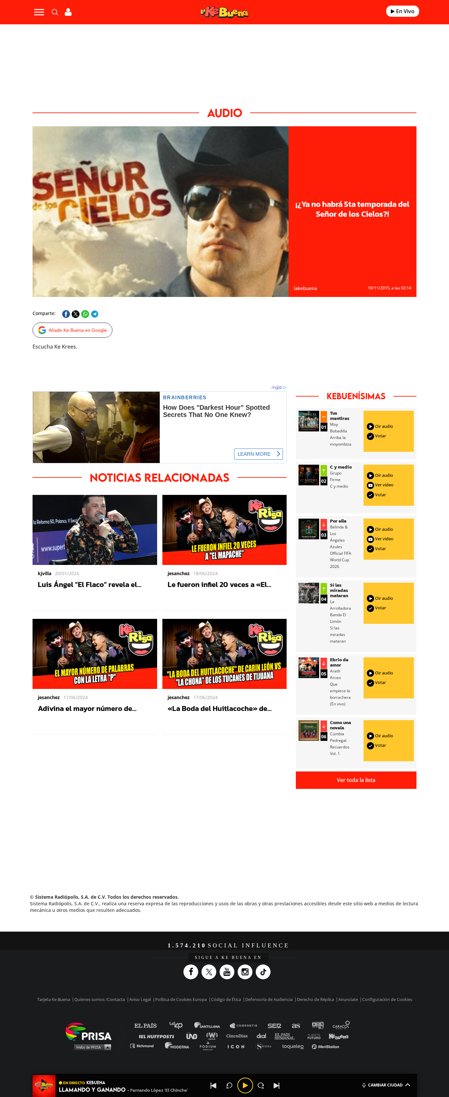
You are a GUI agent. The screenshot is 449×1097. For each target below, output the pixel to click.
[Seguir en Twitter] (210, 971)
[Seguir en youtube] (229, 971)
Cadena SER (275, 1026)
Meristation (326, 1045)
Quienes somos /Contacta (99, 999)
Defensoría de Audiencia (269, 999)
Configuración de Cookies (387, 999)
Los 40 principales (181, 1026)
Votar (380, 436)
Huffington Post (158, 1036)
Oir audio (383, 426)
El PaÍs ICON (238, 1045)
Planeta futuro (312, 1036)
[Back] (214, 1085)
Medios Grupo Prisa (90, 1047)
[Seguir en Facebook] (192, 971)
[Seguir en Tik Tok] (265, 971)
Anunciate (348, 999)
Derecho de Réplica (315, 999)
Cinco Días (238, 1036)
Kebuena (335, 1036)
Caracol (341, 1026)
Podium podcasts (210, 1045)
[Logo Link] (224, 12)
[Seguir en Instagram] (247, 971)
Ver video (383, 485)
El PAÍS (149, 1026)
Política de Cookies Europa (181, 999)
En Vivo (404, 11)
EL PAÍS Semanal (288, 1036)
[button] (225, 1074)
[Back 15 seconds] (229, 1085)
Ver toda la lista (356, 780)
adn (317, 1026)
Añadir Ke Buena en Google (78, 330)
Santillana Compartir (246, 1026)
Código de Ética (226, 999)
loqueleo (295, 1045)
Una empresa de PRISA (91, 1031)
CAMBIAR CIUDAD (385, 1085)
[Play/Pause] (245, 1085)
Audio (224, 113)
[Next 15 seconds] (261, 1085)
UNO (194, 1036)
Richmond (145, 1045)
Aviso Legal (140, 999)
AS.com (296, 1026)
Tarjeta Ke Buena (53, 999)
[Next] (277, 1085)
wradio (213, 1036)
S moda (265, 1045)
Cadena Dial (263, 1036)
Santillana (211, 1026)
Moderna (177, 1045)
